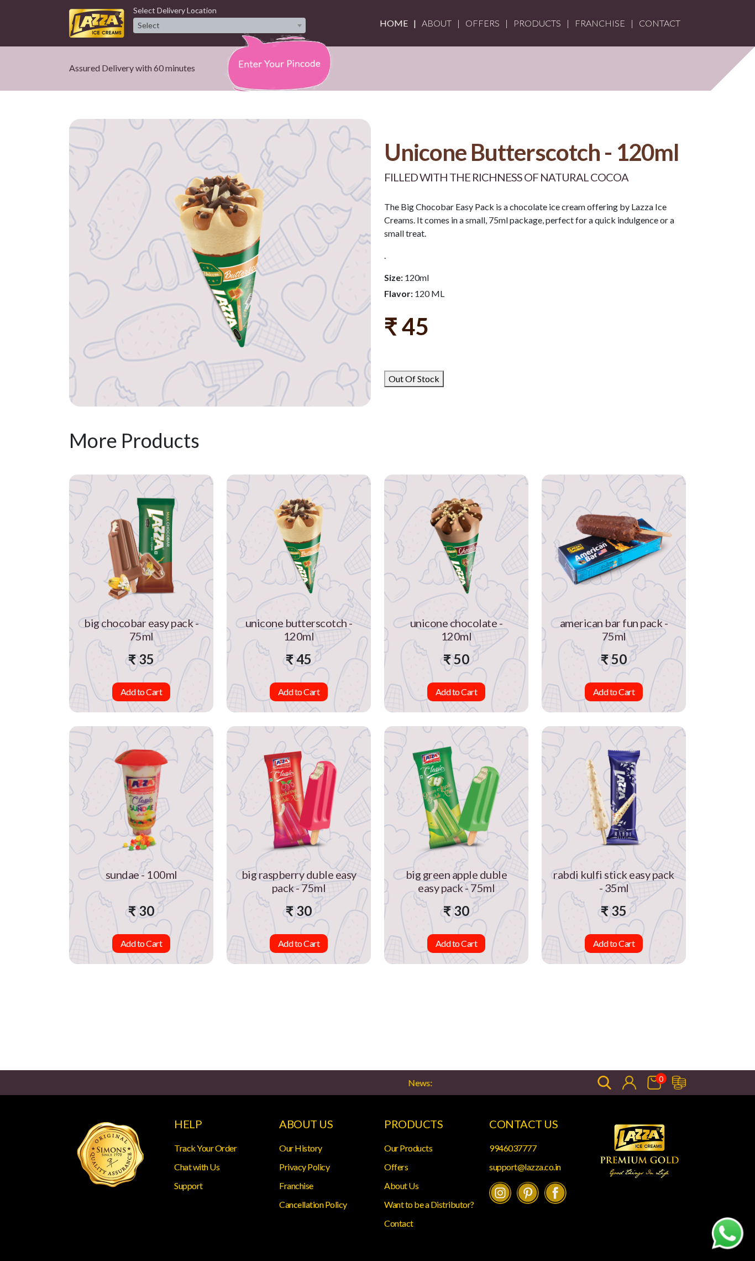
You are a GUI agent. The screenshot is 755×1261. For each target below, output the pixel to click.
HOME (394, 23)
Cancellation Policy (313, 1204)
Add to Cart (141, 691)
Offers (396, 1166)
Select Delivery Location (175, 10)
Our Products (408, 1148)
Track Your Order (205, 1148)
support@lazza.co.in (525, 1166)
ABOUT (437, 23)
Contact (398, 1223)
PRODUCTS (537, 23)
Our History (300, 1148)
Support (188, 1185)
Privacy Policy (304, 1166)
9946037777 (512, 1148)
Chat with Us (196, 1166)
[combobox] (219, 25)
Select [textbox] (149, 25)
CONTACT (659, 23)
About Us (401, 1185)
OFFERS (482, 23)
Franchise (296, 1185)
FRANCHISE (600, 23)
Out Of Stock (414, 378)
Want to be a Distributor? (429, 1204)
